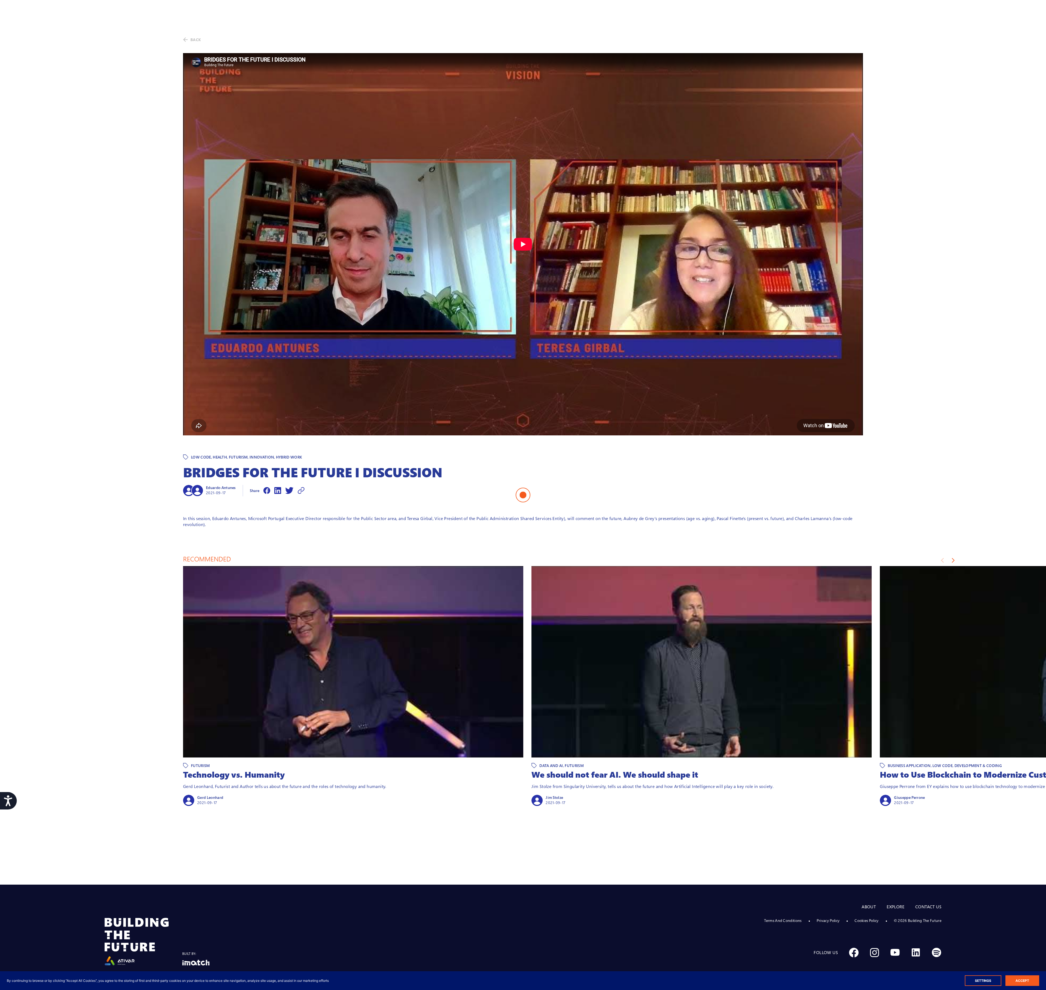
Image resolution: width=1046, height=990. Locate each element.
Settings (983, 981)
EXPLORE (895, 907)
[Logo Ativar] (143, 941)
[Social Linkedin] (916, 952)
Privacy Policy (828, 920)
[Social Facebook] (854, 952)
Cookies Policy (866, 920)
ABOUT (869, 907)
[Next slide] (953, 560)
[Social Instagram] (874, 952)
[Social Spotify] (936, 952)
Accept (1022, 981)
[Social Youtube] (895, 952)
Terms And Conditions (782, 920)
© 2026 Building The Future (917, 920)
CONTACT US (928, 907)
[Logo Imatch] (195, 962)
